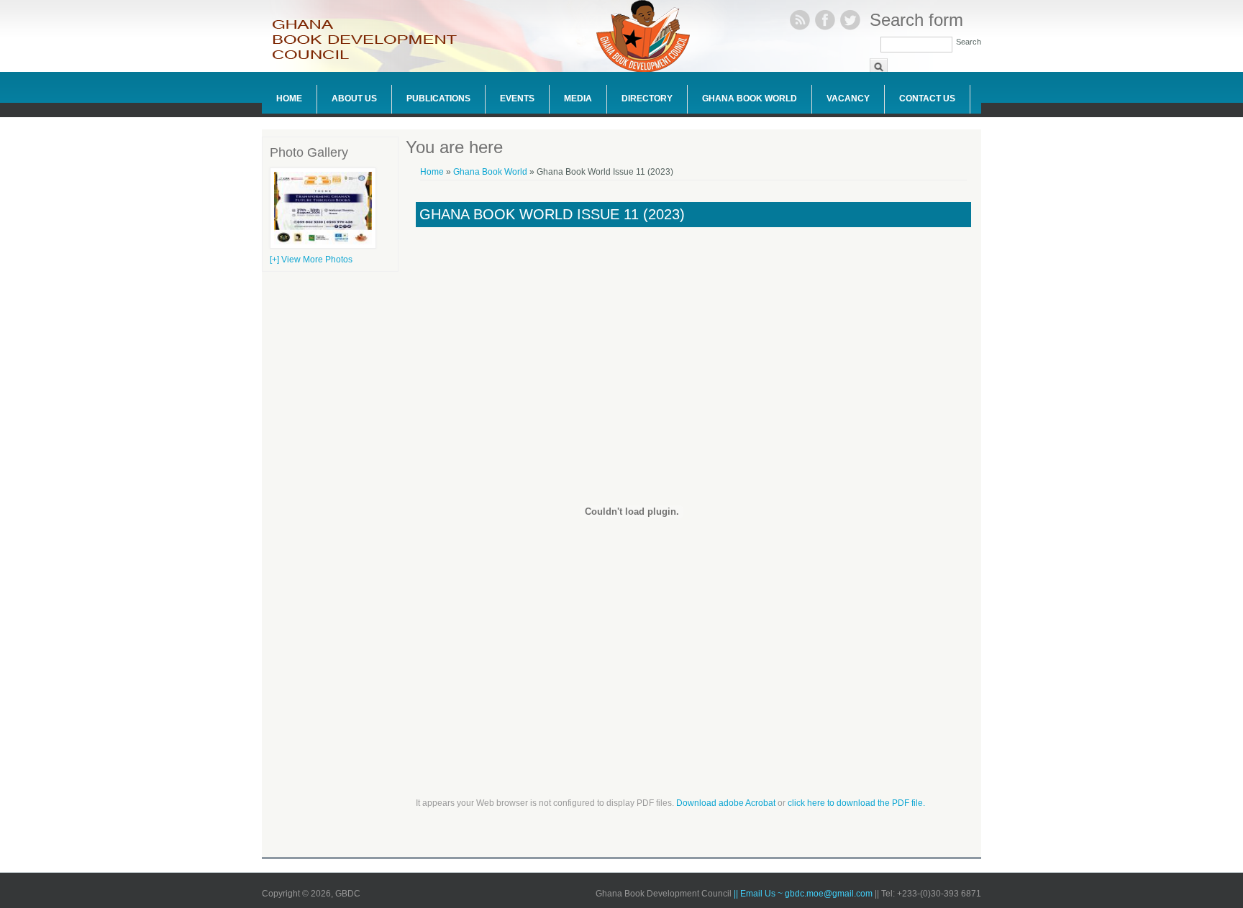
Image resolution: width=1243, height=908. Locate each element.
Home (432, 172)
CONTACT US (927, 98)
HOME (289, 98)
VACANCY (848, 98)
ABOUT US (354, 98)
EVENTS (517, 98)
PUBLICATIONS (438, 98)
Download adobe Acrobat (727, 803)
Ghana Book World (749, 98)
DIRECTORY (647, 98)
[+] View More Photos (311, 259)
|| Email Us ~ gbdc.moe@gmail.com (804, 894)
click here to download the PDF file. (856, 803)
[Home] (373, 58)
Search (968, 41)
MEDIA (578, 98)
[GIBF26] (323, 246)
